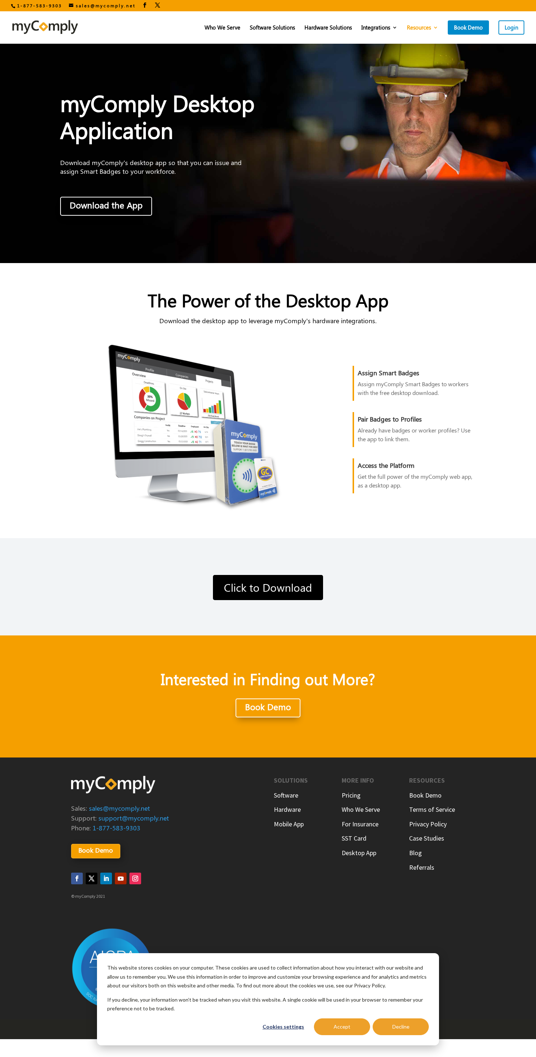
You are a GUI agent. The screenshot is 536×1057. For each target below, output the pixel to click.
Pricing (351, 795)
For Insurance (360, 824)
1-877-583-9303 (39, 5)
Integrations (375, 28)
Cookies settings (283, 1026)
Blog (415, 853)
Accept (342, 1026)
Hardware (287, 809)
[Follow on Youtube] (121, 878)
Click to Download (268, 587)
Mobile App (289, 824)
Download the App (106, 205)
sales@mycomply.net (119, 808)
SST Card (354, 838)
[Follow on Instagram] (135, 878)
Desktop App (359, 853)
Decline (400, 1026)
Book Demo (268, 706)
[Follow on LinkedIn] (106, 878)
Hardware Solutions (328, 28)
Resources (419, 28)
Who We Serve (222, 28)
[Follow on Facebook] (77, 878)
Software (286, 795)
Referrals (421, 867)
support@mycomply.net (133, 818)
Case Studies (426, 838)
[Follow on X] (91, 878)
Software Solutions (272, 28)
